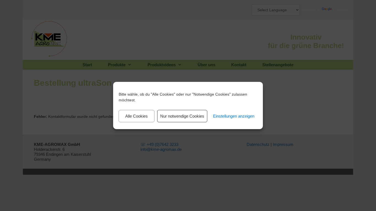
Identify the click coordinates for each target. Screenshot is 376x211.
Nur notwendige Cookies (182, 116)
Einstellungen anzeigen (233, 116)
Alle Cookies (136, 116)
